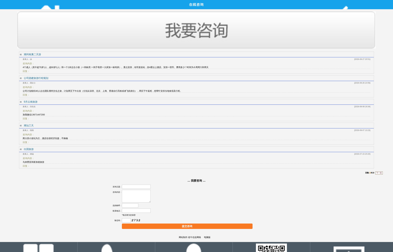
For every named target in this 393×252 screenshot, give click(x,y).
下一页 (379, 173)
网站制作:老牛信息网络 (190, 237)
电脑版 (206, 237)
